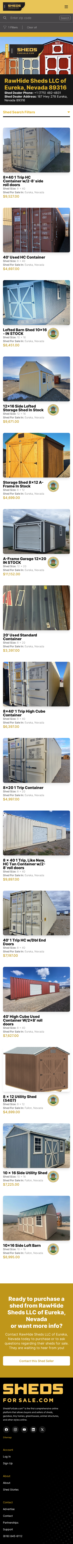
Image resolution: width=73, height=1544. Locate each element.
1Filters (13, 27)
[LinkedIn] (33, 1429)
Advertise (9, 1509)
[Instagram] (15, 1429)
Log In (7, 1456)
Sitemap (7, 1437)
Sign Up (8, 1463)
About (6, 1482)
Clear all (32, 27)
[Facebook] (6, 1429)
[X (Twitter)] (42, 1429)
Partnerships (10, 1522)
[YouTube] (24, 1429)
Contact (8, 1515)
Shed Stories (11, 1489)
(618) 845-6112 (12, 1536)
